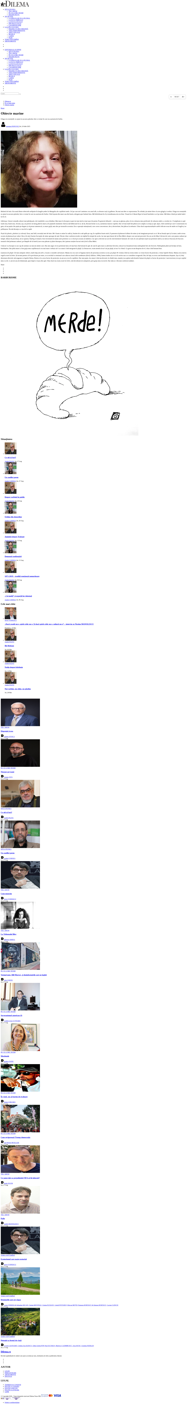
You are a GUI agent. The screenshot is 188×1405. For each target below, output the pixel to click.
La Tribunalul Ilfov (8, 934)
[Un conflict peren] (10, 473)
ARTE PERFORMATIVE (17, 30)
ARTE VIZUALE (14, 32)
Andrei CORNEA (10, 481)
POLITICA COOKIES (12, 1386)
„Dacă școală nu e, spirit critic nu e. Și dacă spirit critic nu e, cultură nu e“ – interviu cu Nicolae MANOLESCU (49, 624)
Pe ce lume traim (10, 103)
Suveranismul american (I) (11, 1015)
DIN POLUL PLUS (15, 23)
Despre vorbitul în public (15, 497)
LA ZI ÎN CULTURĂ (12, 27)
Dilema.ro (8, 101)
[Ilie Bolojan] (10, 640)
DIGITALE (8, 1376)
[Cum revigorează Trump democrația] (20, 1132)
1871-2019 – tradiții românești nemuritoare (22, 576)
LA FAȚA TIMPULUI (16, 20)
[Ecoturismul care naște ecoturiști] (20, 1253)
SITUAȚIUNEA (10, 9)
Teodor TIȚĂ (8, 777)
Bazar (2, 108)
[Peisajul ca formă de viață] (20, 1335)
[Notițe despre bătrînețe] (10, 662)
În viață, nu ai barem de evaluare (14, 1097)
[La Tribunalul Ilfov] (20, 929)
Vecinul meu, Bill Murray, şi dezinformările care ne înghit (24, 975)
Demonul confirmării (13, 556)
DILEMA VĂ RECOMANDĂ (18, 29)
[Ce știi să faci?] (10, 454)
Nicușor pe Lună (7, 772)
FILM (10, 38)
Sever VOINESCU (11, 620)
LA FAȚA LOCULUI (16, 22)
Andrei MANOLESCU (11, 1224)
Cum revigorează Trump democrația (15, 1137)
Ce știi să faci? (10, 457)
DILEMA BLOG (14, 15)
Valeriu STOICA (9, 736)
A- (171, 97)
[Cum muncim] (20, 888)
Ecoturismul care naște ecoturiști (14, 1259)
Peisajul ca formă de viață (11, 1340)
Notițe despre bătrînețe (14, 667)
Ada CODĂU (8, 980)
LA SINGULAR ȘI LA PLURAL (19, 18)
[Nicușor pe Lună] (20, 766)
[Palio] (20, 1213)
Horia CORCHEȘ (9, 1102)
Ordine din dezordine (13, 517)
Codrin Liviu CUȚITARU (12, 1021)
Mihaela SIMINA (9, 939)
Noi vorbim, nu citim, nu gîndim (18, 689)
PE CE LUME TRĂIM (16, 13)
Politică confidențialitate (12, 1402)
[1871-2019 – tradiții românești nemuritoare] (10, 572)
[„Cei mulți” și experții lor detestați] (10, 592)
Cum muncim (6, 894)
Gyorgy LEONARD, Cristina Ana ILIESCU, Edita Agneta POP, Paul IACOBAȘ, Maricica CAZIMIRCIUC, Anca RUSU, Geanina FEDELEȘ (49, 1346)
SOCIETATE (9, 16)
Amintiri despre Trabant (14, 537)
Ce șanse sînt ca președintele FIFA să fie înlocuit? (20, 1178)
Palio (3, 1218)
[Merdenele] (20, 1050)
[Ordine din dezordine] (10, 513)
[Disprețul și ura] (20, 725)
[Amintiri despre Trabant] (10, 533)
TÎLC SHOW (13, 11)
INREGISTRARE (10, 1373)
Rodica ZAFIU (9, 1061)
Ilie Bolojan (9, 646)
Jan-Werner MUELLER (11, 1143)
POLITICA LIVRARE (12, 1390)
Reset (177, 97)
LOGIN (7, 1371)
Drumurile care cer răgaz (11, 1300)
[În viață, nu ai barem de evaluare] (20, 1091)
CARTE (11, 36)
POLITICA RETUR (11, 1388)
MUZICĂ (12, 34)
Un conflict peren (11, 477)
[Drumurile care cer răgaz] (20, 1294)
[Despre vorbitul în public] (10, 493)
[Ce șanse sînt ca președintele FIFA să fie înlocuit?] (20, 1172)
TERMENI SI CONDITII (13, 1385)
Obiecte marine (9, 105)
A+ (183, 97)
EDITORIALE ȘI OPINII (13, 49)
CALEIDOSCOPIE (15, 25)
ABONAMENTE (10, 41)
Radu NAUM (8, 1183)
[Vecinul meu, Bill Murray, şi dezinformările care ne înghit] (20, 969)
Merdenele (5, 1056)
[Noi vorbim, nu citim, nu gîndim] (10, 683)
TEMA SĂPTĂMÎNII (12, 39)
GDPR (7, 1392)
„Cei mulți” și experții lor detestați (18, 596)
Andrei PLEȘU (9, 461)
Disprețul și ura (7, 731)
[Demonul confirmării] (10, 553)
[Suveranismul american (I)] (20, 1010)
